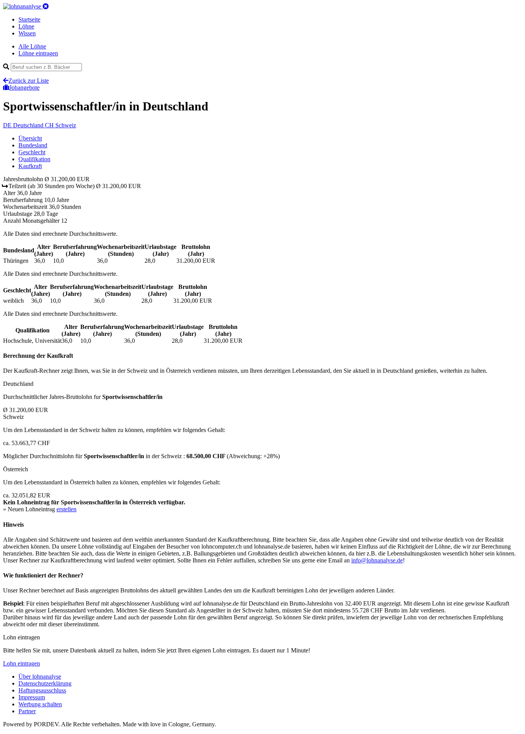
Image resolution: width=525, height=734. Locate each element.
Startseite (29, 19)
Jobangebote (24, 87)
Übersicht (30, 138)
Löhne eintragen (38, 53)
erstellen (66, 509)
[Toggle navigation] (46, 6)
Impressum (31, 697)
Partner (27, 711)
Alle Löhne (32, 46)
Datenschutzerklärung (44, 683)
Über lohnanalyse (39, 676)
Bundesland (32, 145)
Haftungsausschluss (42, 690)
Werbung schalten (40, 704)
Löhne (26, 26)
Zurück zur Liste (28, 80)
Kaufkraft (30, 166)
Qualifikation (34, 159)
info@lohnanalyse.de (377, 560)
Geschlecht (31, 152)
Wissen (27, 33)
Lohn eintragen (21, 663)
